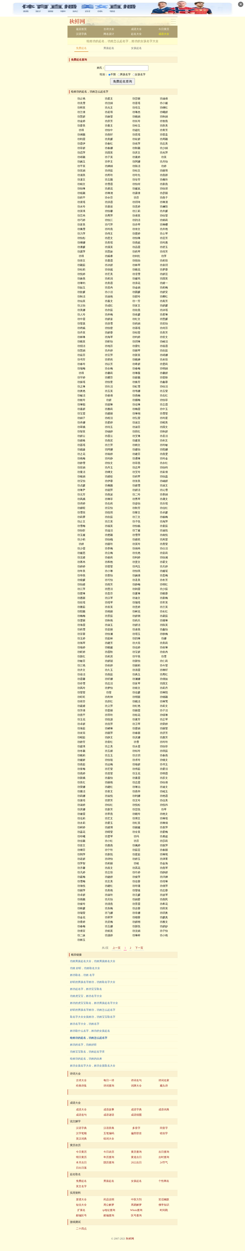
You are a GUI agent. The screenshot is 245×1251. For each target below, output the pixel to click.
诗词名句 (136, 1080)
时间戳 (164, 1210)
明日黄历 (81, 1157)
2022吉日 (136, 1162)
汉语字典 (81, 33)
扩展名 (81, 1210)
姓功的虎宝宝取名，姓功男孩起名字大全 (94, 1003)
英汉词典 (81, 1138)
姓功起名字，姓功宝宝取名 (86, 989)
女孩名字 (140, 74)
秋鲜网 (80, 21)
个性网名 (163, 1181)
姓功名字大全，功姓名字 (84, 1023)
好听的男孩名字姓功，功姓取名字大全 (92, 982)
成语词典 (163, 1109)
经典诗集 (81, 1085)
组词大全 (109, 1138)
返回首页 (81, 29)
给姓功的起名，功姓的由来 (86, 1058)
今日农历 (109, 1151)
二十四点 (81, 1228)
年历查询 (109, 1157)
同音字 (164, 1128)
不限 (113, 74)
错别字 (164, 1133)
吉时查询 (163, 1157)
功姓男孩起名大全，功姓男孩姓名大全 (92, 961)
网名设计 (109, 33)
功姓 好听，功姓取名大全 (85, 968)
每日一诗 (109, 1080)
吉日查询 (163, 1151)
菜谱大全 (81, 1199)
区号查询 (136, 1215)
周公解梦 (109, 1204)
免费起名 (81, 48)
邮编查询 (109, 1215)
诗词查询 (109, 1085)
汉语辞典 (109, 1128)
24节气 (164, 1162)
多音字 (136, 1128)
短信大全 (81, 1204)
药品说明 (109, 1199)
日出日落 (81, 1167)
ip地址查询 (108, 1210)
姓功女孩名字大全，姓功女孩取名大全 (92, 1065)
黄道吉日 (136, 1157)
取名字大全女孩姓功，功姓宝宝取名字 (92, 1016)
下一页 (139, 947)
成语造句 (81, 1114)
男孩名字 (125, 74)
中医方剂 (136, 1199)
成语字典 (136, 1109)
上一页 (116, 947)
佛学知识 (163, 1204)
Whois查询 (136, 1210)
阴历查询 (109, 1162)
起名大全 (136, 33)
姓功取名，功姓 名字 (82, 975)
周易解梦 (136, 1204)
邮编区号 (81, 1215)
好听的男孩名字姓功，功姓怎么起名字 (92, 1009)
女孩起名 (136, 48)
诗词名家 (163, 1080)
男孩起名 (109, 48)
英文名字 (81, 1186)
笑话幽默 (163, 1199)
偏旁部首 (136, 1133)
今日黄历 (163, 29)
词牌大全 (136, 1085)
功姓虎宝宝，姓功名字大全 (86, 996)
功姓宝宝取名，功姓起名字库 (87, 1051)
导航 (173, 21)
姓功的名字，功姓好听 (83, 1044)
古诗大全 (109, 29)
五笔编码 (109, 1133)
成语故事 (109, 1109)
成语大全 (136, 29)
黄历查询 (136, 1151)
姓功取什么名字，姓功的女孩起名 (90, 1030)
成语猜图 (136, 1114)
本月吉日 (81, 1162)
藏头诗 (164, 1085)
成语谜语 (109, 1114)
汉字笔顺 (81, 1133)
